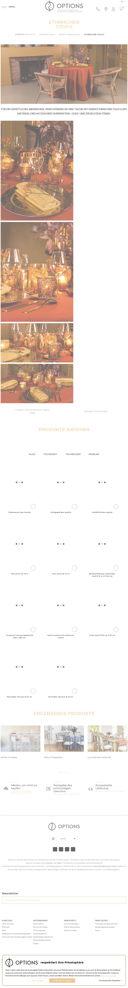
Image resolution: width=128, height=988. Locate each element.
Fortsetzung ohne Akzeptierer (111, 981)
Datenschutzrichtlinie (108, 976)
